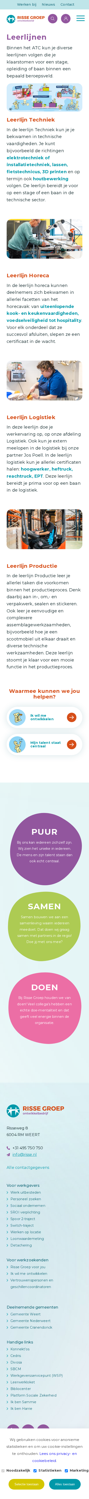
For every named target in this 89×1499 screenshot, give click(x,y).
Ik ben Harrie (21, 1408)
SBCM (15, 1369)
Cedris (15, 1356)
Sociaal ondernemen (27, 1206)
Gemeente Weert (25, 1314)
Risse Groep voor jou (27, 1267)
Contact (67, 4)
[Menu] (78, 17)
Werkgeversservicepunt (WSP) (36, 1375)
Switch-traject (22, 1225)
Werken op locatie (25, 1232)
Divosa (16, 1362)
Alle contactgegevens (28, 1167)
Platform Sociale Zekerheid (33, 1395)
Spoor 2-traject (22, 1219)
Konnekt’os (19, 1349)
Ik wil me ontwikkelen (28, 1274)
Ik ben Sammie (23, 1402)
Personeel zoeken (25, 1199)
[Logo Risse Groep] (37, 19)
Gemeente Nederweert (30, 1321)
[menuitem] (27, 4)
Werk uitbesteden (25, 1192)
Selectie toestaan (26, 1484)
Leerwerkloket (22, 1382)
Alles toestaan (65, 1484)
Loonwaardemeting (27, 1239)
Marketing (79, 1470)
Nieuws (48, 4)
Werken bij (26, 4)
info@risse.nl (25, 1154)
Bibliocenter (20, 1389)
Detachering (21, 1245)
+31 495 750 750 (28, 1148)
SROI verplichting (25, 1212)
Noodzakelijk (18, 1470)
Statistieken (49, 1470)
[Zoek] (50, 17)
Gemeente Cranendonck (31, 1327)
